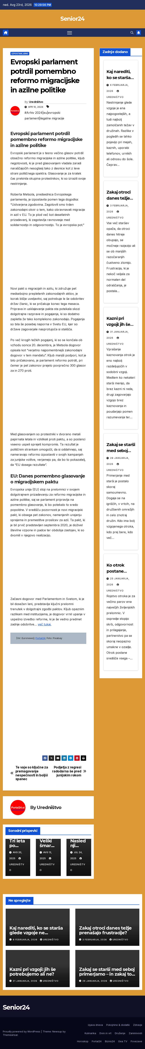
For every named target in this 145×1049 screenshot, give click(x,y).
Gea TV (122, 1041)
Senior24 (72, 18)
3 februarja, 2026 (95, 939)
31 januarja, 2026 (25, 981)
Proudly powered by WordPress (22, 1031)
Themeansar (10, 1034)
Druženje (120, 1033)
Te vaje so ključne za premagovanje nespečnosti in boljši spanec (31, 773)
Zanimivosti (135, 1033)
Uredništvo (36, 102)
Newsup (57, 1031)
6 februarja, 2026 (25, 939)
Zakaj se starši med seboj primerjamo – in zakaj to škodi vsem (107, 974)
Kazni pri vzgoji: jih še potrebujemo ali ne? (32, 972)
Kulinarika (90, 1033)
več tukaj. (44, 624)
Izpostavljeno (20, 53)
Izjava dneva (95, 1024)
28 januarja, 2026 (95, 981)
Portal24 (40, 638)
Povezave (136, 1041)
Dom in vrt (105, 1033)
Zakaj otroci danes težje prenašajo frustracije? (105, 930)
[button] (131, 33)
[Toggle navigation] (69, 32)
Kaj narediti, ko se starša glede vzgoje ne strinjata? (36, 932)
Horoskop (82, 1041)
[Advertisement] (48, 259)
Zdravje (137, 1024)
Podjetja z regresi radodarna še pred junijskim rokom (66, 771)
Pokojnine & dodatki (118, 1024)
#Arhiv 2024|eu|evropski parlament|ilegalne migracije (44, 115)
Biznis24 (110, 1041)
